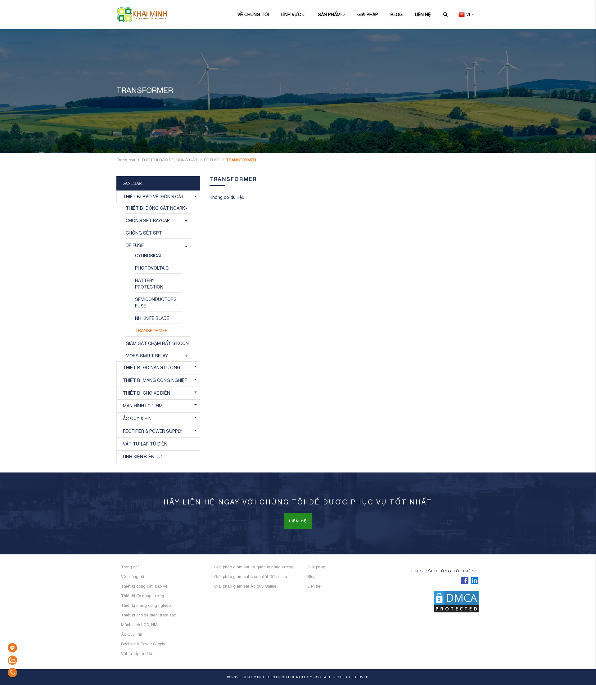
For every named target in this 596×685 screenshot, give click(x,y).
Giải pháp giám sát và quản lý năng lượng (253, 567)
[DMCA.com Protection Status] (456, 601)
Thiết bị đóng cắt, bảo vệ (144, 586)
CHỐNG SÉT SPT (144, 233)
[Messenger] (28, 647)
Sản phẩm (329, 14)
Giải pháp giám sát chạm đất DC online (250, 576)
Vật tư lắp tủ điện (137, 653)
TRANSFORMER (151, 330)
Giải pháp (367, 14)
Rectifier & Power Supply (143, 644)
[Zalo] (28, 660)
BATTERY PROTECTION (149, 283)
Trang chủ (125, 160)
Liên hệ (423, 14)
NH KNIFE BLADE (152, 318)
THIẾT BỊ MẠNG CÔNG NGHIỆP (155, 380)
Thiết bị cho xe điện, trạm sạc (148, 615)
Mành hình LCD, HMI (139, 624)
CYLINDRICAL (148, 255)
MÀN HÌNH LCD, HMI (143, 405)
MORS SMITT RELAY (147, 355)
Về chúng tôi (253, 14)
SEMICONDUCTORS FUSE (156, 302)
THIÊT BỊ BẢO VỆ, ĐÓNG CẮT (169, 160)
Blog (397, 14)
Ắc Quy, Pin (131, 634)
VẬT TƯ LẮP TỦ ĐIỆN (145, 443)
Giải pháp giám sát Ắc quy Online (245, 586)
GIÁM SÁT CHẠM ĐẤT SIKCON (157, 343)
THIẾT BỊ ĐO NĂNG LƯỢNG (151, 367)
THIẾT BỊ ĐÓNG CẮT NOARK (155, 208)
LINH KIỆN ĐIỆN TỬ (142, 456)
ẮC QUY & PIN (137, 418)
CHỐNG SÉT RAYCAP (148, 220)
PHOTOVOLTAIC (152, 268)
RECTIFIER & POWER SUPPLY (152, 431)
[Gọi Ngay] (28, 672)
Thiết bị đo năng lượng (142, 595)
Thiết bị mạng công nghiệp (146, 605)
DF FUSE (212, 160)
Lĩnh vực (291, 14)
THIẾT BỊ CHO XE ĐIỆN (146, 393)
